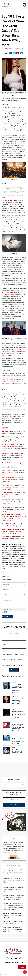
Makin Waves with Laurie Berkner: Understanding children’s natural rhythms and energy (13, 872)
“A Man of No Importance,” (9, 437)
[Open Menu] (24, 5)
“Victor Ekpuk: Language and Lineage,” (13, 453)
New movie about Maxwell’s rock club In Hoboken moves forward (13, 880)
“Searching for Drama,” (8, 500)
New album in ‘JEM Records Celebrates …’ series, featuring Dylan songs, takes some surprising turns (17, 687)
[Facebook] (8, 958)
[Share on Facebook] (10, 53)
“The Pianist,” (6, 463)
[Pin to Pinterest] (17, 53)
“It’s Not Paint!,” (6, 507)
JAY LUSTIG (10, 48)
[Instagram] (12, 958)
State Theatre (5, 384)
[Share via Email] (21, 53)
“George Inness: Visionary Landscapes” (13, 536)
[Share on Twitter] (14, 53)
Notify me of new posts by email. (13, 665)
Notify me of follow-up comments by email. (13, 660)
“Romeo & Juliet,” (7, 470)
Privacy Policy (3, 975)
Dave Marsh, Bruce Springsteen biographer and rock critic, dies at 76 (13, 915)
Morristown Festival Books (12, 407)
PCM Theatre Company (11, 135)
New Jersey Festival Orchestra (14, 200)
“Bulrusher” (5, 431)
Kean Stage (12, 265)
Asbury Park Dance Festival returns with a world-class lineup (13, 889)
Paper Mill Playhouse (10, 108)
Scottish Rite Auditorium (8, 220)
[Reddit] (20, 958)
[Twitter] (16, 958)
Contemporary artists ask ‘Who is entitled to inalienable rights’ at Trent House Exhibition (14, 897)
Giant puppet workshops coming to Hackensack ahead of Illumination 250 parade (12, 929)
